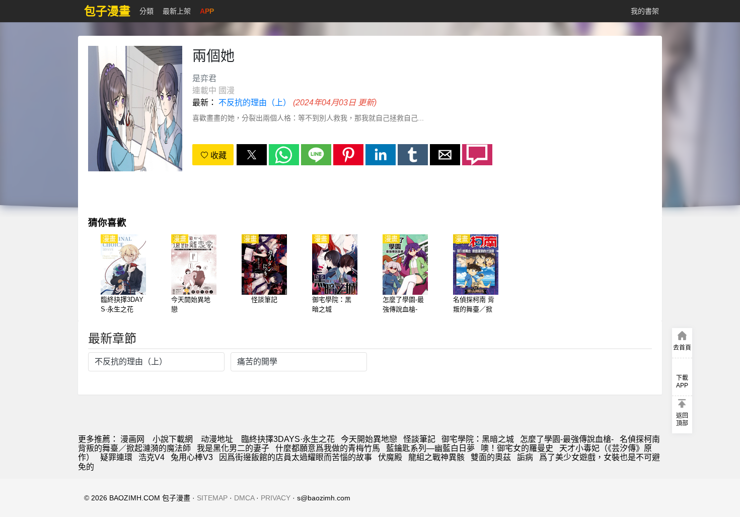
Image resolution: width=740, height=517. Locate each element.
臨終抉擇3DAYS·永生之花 (288, 439)
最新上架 (177, 11)
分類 (146, 11)
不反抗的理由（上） (254, 102)
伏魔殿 (390, 457)
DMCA (244, 498)
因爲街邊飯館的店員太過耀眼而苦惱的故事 (295, 457)
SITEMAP (212, 498)
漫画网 (132, 439)
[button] (252, 154)
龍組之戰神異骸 (436, 457)
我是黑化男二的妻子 (233, 448)
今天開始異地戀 (369, 439)
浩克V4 (151, 457)
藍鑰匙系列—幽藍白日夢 (430, 448)
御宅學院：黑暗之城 (477, 439)
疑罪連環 (116, 457)
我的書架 (645, 11)
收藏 (217, 155)
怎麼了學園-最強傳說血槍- (567, 439)
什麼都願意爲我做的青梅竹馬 (327, 448)
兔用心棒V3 (192, 457)
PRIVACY (275, 498)
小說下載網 (173, 439)
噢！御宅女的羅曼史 (517, 448)
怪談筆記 (419, 439)
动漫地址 (217, 439)
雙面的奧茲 (491, 457)
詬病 (525, 457)
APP (207, 11)
